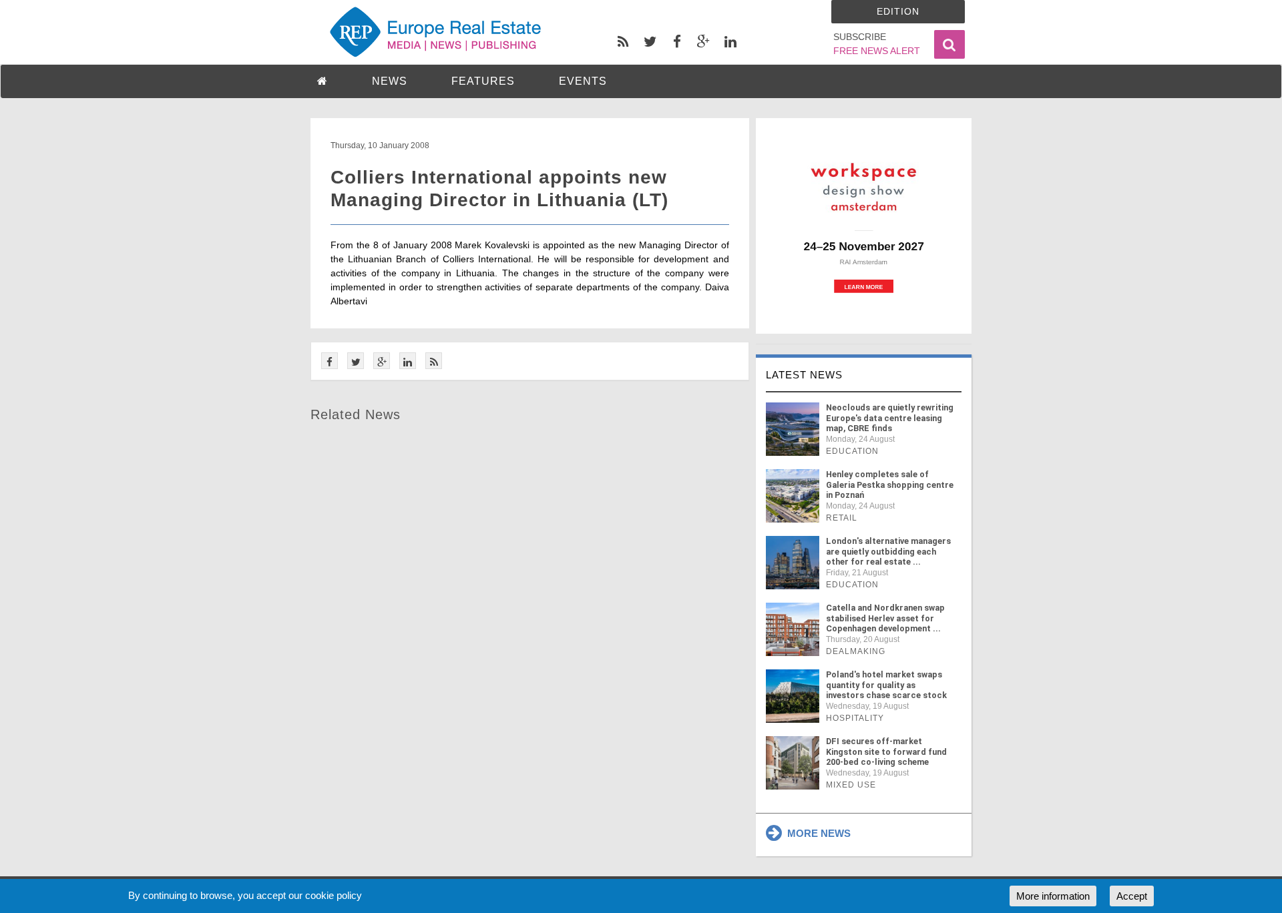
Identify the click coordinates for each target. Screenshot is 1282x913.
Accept (1131, 896)
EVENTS (583, 81)
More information (1053, 896)
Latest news (804, 374)
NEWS (389, 81)
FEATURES (483, 81)
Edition (898, 11)
